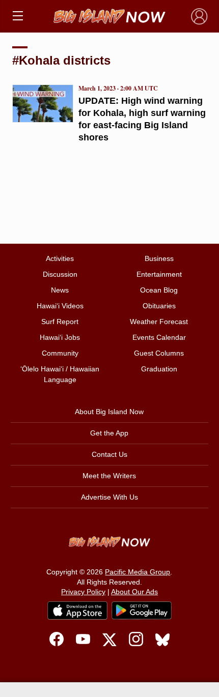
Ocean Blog (159, 290)
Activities (60, 258)
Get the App (109, 433)
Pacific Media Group (137, 572)
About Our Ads (134, 592)
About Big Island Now (109, 412)
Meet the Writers (109, 476)
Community (60, 353)
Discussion (60, 274)
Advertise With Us (109, 497)
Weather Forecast (159, 321)
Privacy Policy (83, 592)
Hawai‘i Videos (60, 306)
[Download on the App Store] (77, 610)
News (60, 290)
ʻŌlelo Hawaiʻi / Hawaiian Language (59, 374)
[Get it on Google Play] (142, 610)
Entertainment (159, 274)
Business (159, 258)
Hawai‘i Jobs (60, 337)
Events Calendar (159, 337)
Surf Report (59, 321)
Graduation (159, 369)
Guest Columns (159, 353)
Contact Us (109, 454)
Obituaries (159, 306)
